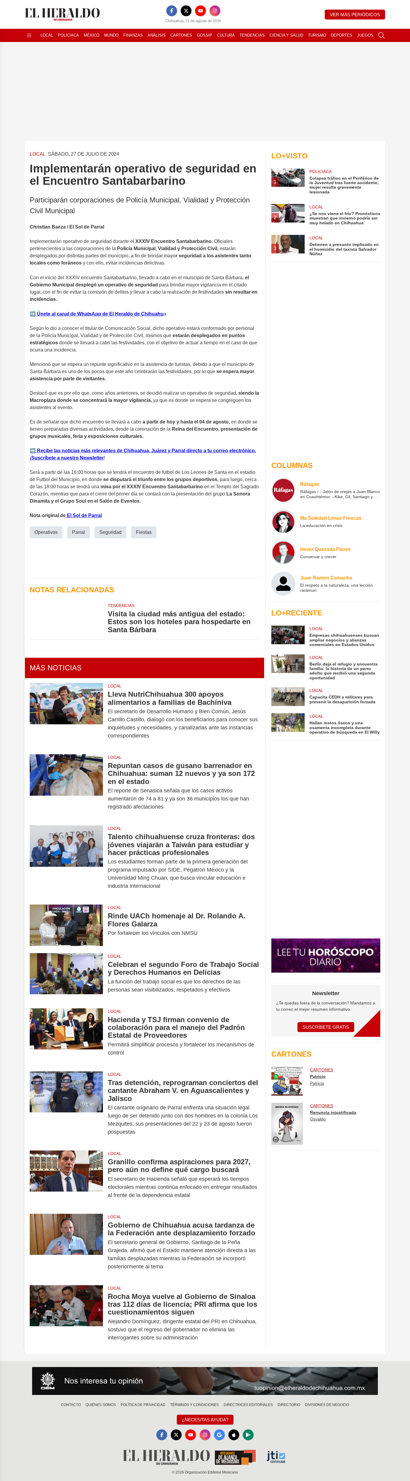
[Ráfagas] (283, 490)
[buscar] (381, 35)
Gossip (204, 35)
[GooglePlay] (248, 1434)
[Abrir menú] (29, 35)
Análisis (157, 35)
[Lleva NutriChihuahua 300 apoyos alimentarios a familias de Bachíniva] (66, 715)
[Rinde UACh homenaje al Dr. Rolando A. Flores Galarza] (66, 925)
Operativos (46, 532)
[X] (186, 10)
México (91, 35)
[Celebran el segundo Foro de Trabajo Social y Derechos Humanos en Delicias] (66, 977)
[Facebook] (171, 10)
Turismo (317, 35)
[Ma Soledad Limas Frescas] (283, 521)
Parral (78, 532)
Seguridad (110, 532)
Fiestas (144, 532)
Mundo (111, 35)
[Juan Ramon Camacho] (283, 584)
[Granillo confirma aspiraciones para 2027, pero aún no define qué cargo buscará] (66, 1178)
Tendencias (252, 35)
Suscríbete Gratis (326, 1027)
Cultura (226, 35)
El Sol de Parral (84, 515)
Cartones (181, 35)
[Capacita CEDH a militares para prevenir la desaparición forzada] (287, 696)
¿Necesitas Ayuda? (205, 1419)
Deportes (341, 35)
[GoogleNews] (219, 1434)
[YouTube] (200, 10)
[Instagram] (215, 10)
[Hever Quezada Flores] (283, 552)
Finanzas (133, 35)
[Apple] (233, 1434)
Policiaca (68, 35)
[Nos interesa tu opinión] (205, 1381)
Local (47, 35)
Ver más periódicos (355, 14)
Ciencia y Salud (286, 35)
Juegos (365, 35)
